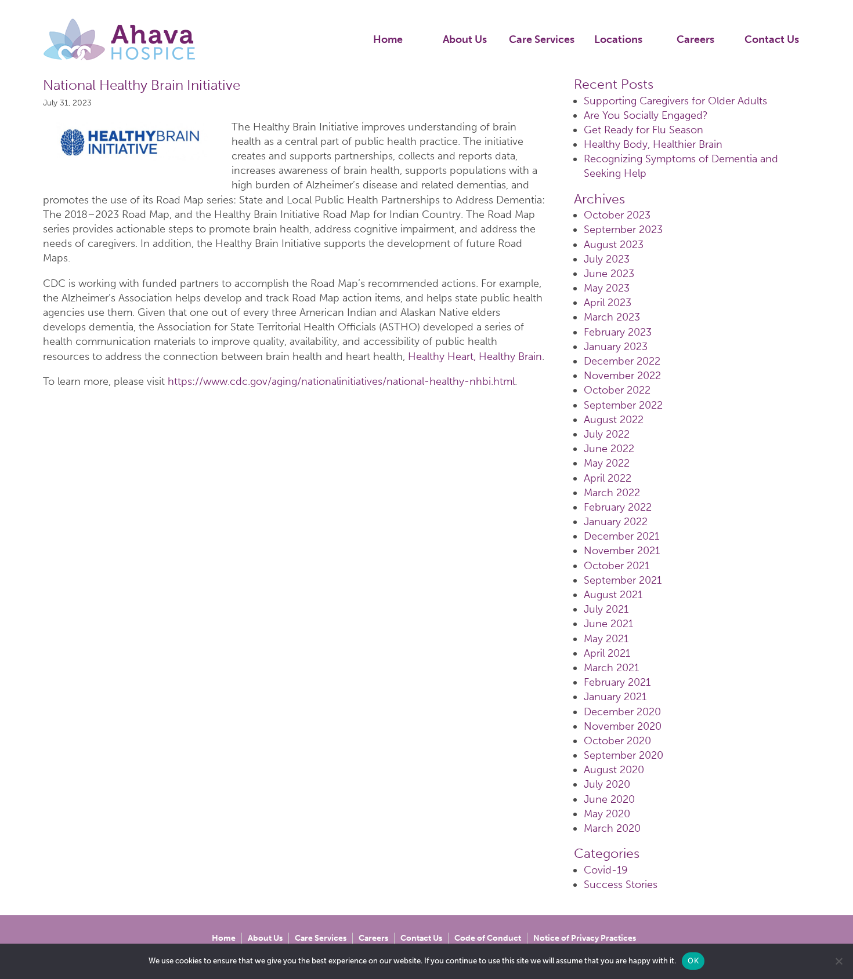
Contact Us (771, 39)
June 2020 (609, 799)
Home (388, 39)
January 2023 (616, 346)
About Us (465, 39)
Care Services (541, 39)
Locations (618, 39)
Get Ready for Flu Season (643, 129)
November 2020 (623, 726)
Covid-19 (606, 870)
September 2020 (623, 755)
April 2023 (607, 302)
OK (693, 960)
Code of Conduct (487, 938)
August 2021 (613, 594)
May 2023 (607, 288)
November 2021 (622, 550)
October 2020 (617, 740)
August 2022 (614, 419)
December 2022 (622, 361)
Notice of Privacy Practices (584, 938)
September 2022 (623, 405)
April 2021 (607, 653)
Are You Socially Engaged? (646, 115)
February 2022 (618, 507)
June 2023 (609, 273)
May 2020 (607, 813)
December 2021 (621, 536)
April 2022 (607, 478)
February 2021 (617, 682)
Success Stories (620, 884)
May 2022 (607, 463)
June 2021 (608, 623)
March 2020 (612, 828)
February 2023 (618, 332)
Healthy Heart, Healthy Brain (475, 356)
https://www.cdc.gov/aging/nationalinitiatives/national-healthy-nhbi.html (341, 381)
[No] (838, 961)
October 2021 (616, 565)
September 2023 (623, 229)
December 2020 (622, 711)
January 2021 (615, 696)
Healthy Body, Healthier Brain (653, 144)
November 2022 (622, 375)
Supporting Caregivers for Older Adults (675, 100)
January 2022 (616, 521)
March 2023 (612, 317)
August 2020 (614, 769)
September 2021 (623, 580)
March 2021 (611, 667)
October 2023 (617, 215)
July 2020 (607, 784)
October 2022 (617, 390)
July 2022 (607, 434)
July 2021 (606, 609)
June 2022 (609, 448)
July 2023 (607, 259)
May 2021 (606, 638)
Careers (695, 39)
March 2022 (612, 492)
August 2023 (614, 244)
